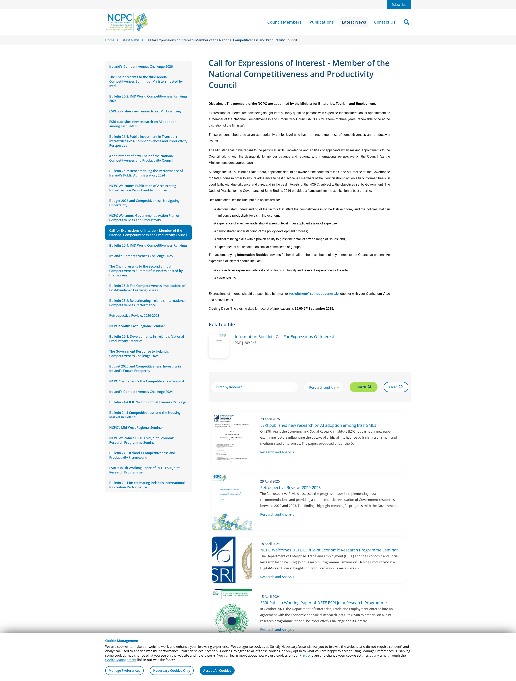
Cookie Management (120, 660)
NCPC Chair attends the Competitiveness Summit (146, 381)
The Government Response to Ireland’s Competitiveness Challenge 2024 (139, 353)
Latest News (354, 22)
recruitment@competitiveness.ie (314, 293)
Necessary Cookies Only (171, 670)
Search (361, 387)
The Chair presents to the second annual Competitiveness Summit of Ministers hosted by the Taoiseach (146, 270)
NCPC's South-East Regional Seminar (137, 326)
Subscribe (399, 4)
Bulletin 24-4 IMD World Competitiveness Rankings (148, 402)
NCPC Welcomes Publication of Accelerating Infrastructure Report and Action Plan (142, 188)
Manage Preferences (124, 670)
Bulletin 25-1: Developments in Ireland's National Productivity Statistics (146, 338)
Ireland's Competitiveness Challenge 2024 (141, 391)
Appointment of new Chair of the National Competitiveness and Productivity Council (141, 158)
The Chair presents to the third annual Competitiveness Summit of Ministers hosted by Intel (146, 81)
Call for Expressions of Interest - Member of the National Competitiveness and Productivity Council (148, 232)
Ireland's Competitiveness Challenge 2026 (141, 66)
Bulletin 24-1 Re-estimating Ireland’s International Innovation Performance (147, 485)
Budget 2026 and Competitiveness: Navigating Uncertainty (144, 202)
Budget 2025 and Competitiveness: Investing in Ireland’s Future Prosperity (145, 368)
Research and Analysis (277, 452)
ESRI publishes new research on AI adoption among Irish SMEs (143, 123)
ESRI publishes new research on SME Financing (145, 111)
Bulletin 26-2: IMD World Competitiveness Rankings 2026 (148, 98)
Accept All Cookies (217, 670)
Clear (393, 387)
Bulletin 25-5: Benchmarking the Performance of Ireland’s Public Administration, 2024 (146, 173)
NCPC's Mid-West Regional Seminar (136, 427)
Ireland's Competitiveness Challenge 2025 (141, 256)
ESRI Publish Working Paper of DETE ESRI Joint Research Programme (144, 470)
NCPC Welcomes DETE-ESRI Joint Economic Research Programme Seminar (141, 440)
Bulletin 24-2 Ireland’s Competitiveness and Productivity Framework (142, 455)
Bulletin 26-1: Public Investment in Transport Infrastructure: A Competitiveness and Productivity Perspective (148, 141)
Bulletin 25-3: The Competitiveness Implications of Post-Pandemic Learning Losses (147, 287)
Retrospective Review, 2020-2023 (134, 315)
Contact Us (384, 22)
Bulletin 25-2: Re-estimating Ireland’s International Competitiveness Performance (147, 302)
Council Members (284, 22)
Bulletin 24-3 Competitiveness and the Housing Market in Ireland (145, 414)
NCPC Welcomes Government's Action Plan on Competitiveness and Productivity (144, 217)
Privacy (305, 655)
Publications (322, 22)
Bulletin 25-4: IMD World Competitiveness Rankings (148, 245)
